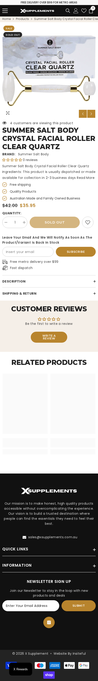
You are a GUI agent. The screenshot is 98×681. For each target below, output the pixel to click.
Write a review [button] (49, 337)
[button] (83, 114)
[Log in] (75, 10)
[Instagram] (49, 622)
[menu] (5, 10)
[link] (87, 222)
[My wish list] (83, 10)
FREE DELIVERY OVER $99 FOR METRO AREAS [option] (49, 2)
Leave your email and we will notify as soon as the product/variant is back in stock (47, 240)
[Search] (68, 10)
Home (6, 19)
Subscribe (76, 251)
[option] (49, 71)
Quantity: (11, 213)
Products (22, 19)
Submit (78, 605)
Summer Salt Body (33, 154)
